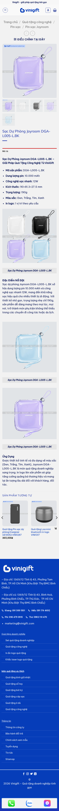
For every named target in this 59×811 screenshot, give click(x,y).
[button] (5, 10)
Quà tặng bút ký (14, 690)
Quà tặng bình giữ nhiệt (18, 677)
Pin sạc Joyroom (37, 27)
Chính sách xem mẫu (17, 740)
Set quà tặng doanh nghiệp (20, 640)
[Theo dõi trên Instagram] (27, 774)
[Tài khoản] (48, 10)
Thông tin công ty (15, 727)
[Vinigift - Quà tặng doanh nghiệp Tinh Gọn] (29, 10)
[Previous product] (32, 33)
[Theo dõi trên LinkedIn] (35, 774)
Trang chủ (10, 22)
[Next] (56, 523)
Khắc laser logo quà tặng (19, 659)
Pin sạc (15, 27)
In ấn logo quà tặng (16, 653)
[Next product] (26, 33)
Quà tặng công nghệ (37, 22)
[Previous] (2, 523)
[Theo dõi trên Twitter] (31, 774)
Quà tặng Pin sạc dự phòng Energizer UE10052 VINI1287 (13, 532)
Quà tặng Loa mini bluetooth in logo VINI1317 (41, 532)
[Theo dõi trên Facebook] (23, 774)
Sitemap (10, 759)
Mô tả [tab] (5, 151)
